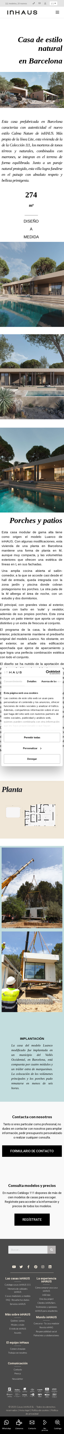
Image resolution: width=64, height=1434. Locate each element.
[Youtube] (14, 1267)
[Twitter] (21, 1267)
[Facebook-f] (28, 1267)
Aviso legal (24, 1410)
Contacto (32, 1428)
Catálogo (57, 1428)
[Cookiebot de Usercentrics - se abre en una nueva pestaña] (46, 672)
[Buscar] (51, 1250)
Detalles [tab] (31, 681)
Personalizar (30, 748)
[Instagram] (42, 1267)
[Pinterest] (35, 1267)
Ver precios (45, 1429)
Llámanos (19, 1428)
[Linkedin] (50, 1267)
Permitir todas (32, 737)
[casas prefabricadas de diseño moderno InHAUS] (22, 12)
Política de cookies (40, 1410)
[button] (32, 1220)
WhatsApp (6, 1428)
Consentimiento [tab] (13, 681)
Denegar (32, 758)
